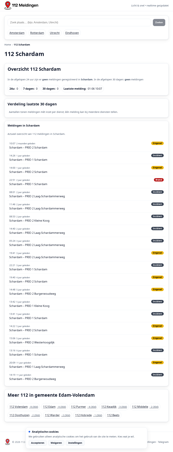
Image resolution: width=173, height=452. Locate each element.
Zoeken (159, 22)
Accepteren (37, 442)
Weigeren (56, 442)
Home (7, 44)
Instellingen (75, 442)
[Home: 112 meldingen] (21, 5)
